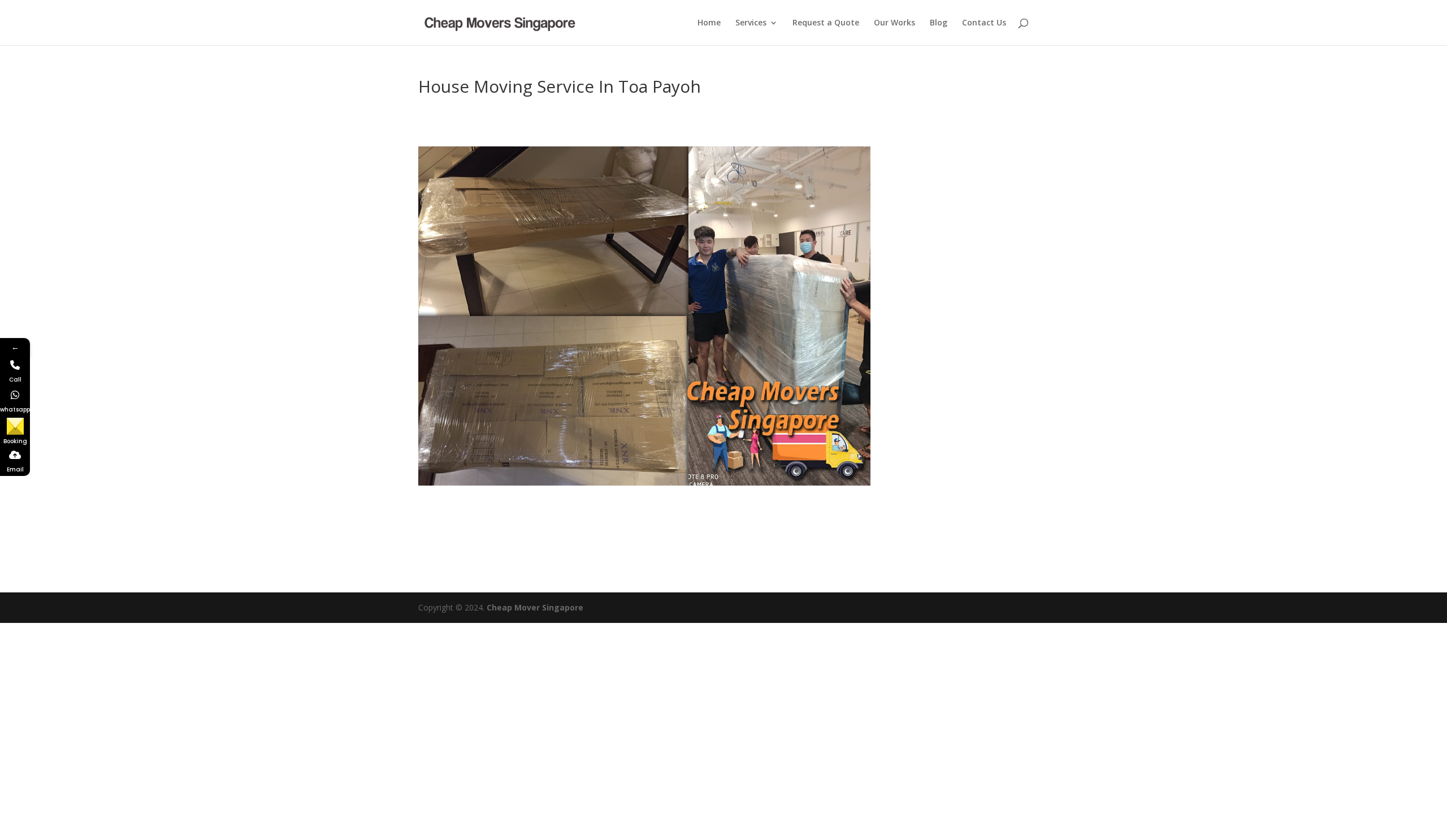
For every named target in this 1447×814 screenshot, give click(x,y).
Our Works (894, 23)
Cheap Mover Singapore (535, 607)
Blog (938, 23)
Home (709, 23)
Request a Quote (825, 23)
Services (750, 23)
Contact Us (984, 23)
